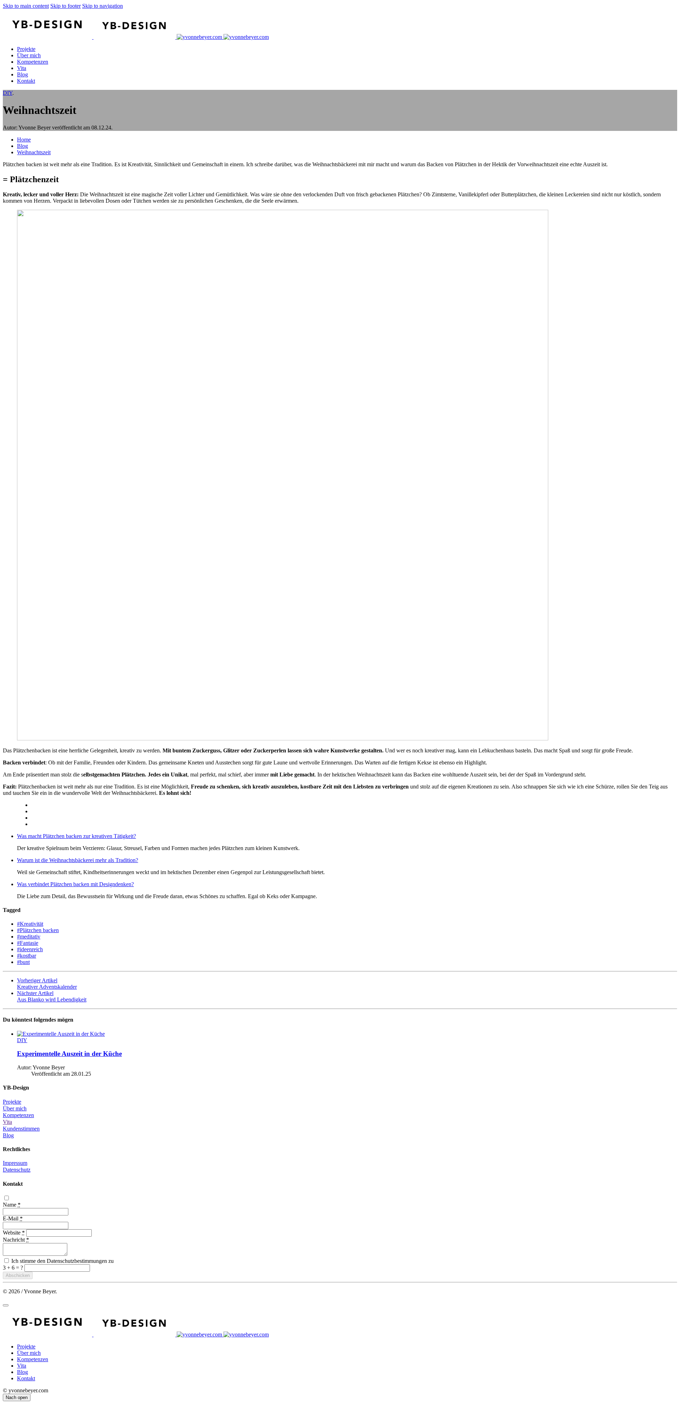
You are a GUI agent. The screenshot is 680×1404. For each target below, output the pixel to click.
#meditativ (28, 937)
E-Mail (13, 1218)
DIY (7, 93)
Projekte (26, 49)
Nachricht (16, 1240)
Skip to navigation (102, 6)
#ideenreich (30, 949)
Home (24, 140)
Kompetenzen (32, 62)
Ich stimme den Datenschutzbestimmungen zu (62, 1261)
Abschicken (18, 1275)
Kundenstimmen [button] (21, 1129)
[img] (347, 1037)
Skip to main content (26, 6)
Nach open (17, 1397)
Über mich (29, 55)
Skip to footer (65, 6)
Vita (21, 68)
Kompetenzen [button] (18, 1115)
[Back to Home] (136, 37)
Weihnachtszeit (34, 152)
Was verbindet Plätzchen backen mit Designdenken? (75, 884)
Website (14, 1233)
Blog (22, 74)
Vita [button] (7, 1122)
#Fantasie (27, 943)
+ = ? (13, 1268)
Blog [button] (8, 1135)
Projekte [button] (12, 1102)
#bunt (23, 962)
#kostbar (26, 956)
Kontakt (26, 81)
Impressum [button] (15, 1163)
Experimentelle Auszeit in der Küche (69, 1053)
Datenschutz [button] (16, 1170)
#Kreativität (30, 924)
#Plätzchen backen (38, 930)
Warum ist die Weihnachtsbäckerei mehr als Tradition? (77, 860)
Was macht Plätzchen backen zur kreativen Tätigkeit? (76, 836)
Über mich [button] (15, 1108)
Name (12, 1205)
